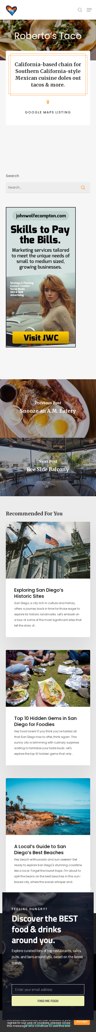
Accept (81, 1021)
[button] (89, 9)
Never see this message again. (48, 1024)
